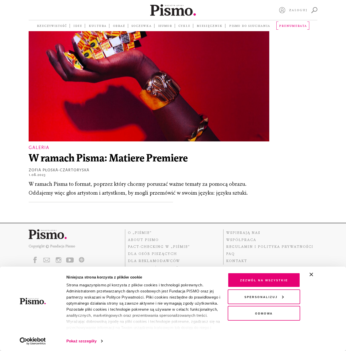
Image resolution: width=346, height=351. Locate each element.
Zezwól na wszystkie (264, 280)
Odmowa (264, 313)
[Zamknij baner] (325, 274)
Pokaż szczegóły (81, 341)
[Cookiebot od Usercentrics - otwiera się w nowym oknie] (33, 341)
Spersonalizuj (261, 296)
